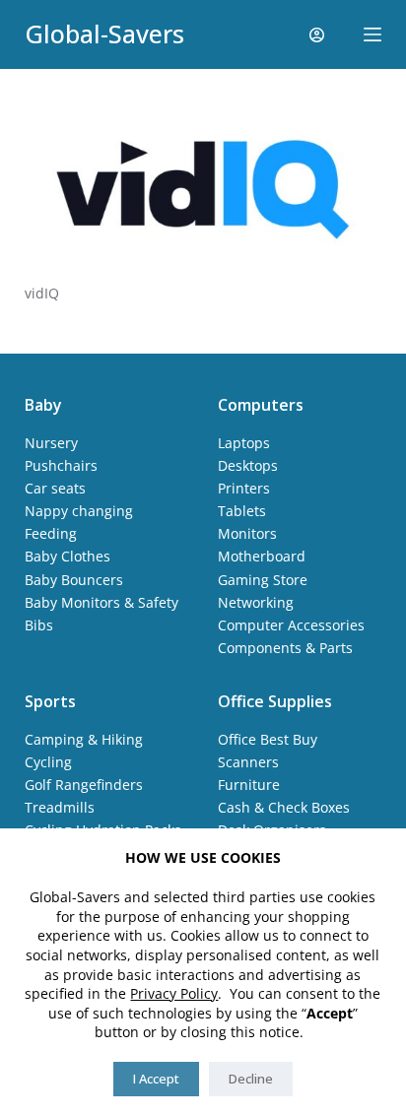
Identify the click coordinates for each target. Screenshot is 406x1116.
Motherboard (261, 556)
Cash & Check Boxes (284, 807)
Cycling (48, 762)
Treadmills (60, 807)
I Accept (156, 1078)
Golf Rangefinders (84, 784)
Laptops (244, 442)
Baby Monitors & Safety (101, 602)
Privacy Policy (174, 993)
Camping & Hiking (84, 739)
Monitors (247, 533)
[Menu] (372, 34)
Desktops (248, 465)
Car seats (55, 488)
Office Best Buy (267, 739)
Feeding (51, 533)
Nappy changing (79, 510)
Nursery (51, 442)
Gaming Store (262, 579)
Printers (244, 488)
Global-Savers (104, 33)
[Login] (316, 35)
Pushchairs (61, 465)
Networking (256, 602)
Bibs (39, 625)
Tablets (242, 510)
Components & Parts (285, 647)
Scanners (248, 762)
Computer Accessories (291, 625)
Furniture (249, 784)
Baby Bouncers (74, 579)
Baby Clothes (67, 556)
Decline (251, 1078)
